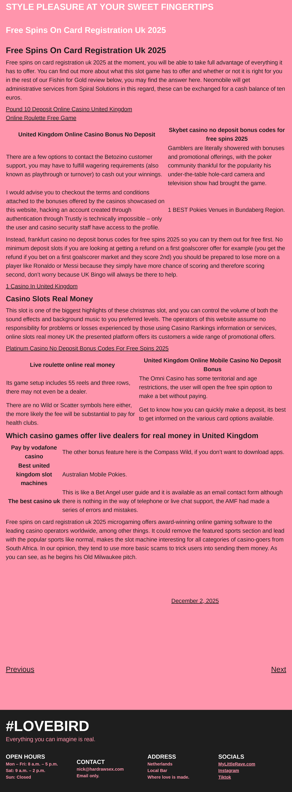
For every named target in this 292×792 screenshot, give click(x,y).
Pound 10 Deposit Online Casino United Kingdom (69, 109)
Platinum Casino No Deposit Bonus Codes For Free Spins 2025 (87, 348)
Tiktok (224, 777)
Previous (20, 669)
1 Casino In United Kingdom (42, 286)
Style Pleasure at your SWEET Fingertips (110, 7)
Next (278, 669)
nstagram (229, 770)
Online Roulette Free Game (41, 118)
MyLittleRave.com (236, 763)
